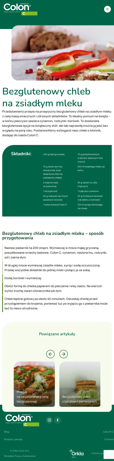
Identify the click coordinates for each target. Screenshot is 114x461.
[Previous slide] (50, 354)
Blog (6, 431)
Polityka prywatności (102, 453)
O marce (109, 439)
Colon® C (108, 431)
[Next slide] (63, 354)
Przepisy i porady (13, 439)
